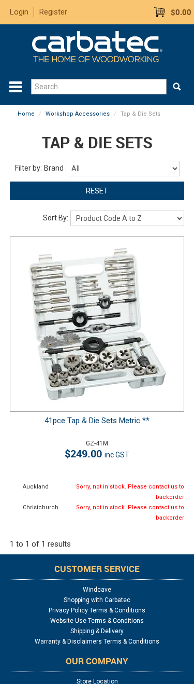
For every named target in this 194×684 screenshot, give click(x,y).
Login (19, 12)
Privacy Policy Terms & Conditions (97, 610)
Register (53, 12)
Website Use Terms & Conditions (97, 620)
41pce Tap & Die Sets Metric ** (97, 420)
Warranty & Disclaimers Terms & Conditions (97, 641)
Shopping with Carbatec (97, 600)
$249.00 (97, 453)
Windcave (97, 589)
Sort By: (55, 218)
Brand (54, 168)
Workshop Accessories (78, 113)
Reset (97, 191)
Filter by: (28, 168)
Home (26, 113)
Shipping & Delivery (97, 631)
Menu (15, 87)
